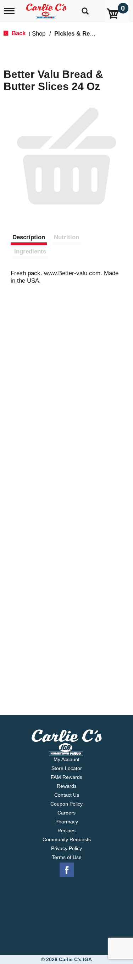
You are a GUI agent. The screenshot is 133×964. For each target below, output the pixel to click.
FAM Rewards (66, 777)
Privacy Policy (66, 848)
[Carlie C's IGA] (47, 8)
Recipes (66, 830)
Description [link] (28, 237)
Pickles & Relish (77, 33)
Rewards (67, 786)
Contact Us (66, 795)
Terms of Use (67, 857)
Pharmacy (66, 821)
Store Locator (66, 768)
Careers (66, 813)
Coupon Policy (66, 804)
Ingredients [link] (30, 251)
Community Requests (67, 839)
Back (18, 33)
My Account (66, 759)
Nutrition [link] (66, 237)
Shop (38, 33)
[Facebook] (67, 870)
